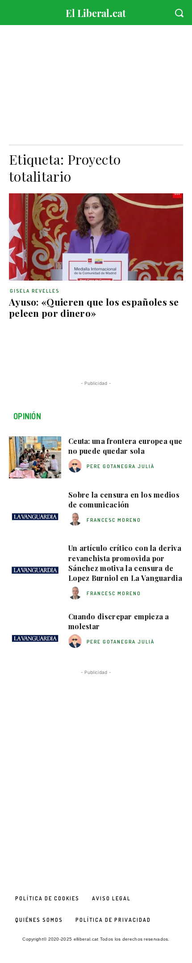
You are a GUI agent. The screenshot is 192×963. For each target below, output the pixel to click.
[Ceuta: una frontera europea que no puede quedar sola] (35, 457)
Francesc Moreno (114, 520)
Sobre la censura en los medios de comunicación (123, 499)
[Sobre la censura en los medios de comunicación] (35, 511)
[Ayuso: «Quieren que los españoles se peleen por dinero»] (96, 237)
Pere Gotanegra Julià (120, 466)
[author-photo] (76, 466)
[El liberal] (96, 11)
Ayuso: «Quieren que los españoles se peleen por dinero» (94, 307)
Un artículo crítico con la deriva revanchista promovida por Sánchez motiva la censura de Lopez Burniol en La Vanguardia (125, 563)
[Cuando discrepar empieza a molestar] (35, 633)
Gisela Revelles (34, 291)
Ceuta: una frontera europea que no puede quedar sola (125, 446)
